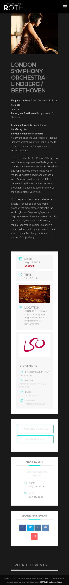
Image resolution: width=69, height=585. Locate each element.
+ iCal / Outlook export (35, 439)
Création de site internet (54, 578)
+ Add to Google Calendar (35, 429)
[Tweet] (30, 528)
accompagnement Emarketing (22, 582)
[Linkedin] (37, 528)
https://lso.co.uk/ (35, 403)
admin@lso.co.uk (35, 395)
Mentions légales (35, 578)
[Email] (34, 536)
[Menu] (64, 7)
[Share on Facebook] (22, 528)
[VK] (45, 528)
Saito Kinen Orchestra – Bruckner (37, 473)
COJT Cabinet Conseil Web (51, 582)
